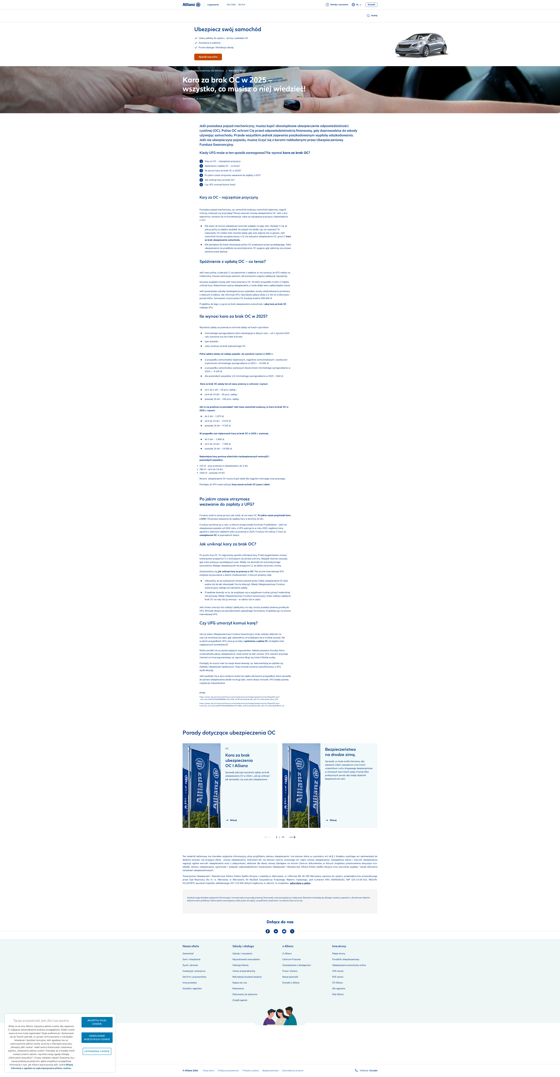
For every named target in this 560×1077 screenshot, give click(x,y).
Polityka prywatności (228, 1070)
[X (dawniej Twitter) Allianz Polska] (292, 931)
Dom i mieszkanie (191, 959)
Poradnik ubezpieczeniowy (345, 959)
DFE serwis (337, 976)
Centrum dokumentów (310, 863)
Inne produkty (190, 982)
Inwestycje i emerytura (194, 971)
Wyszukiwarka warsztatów (246, 959)
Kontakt (373, 1070)
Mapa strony (338, 953)
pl (357, 4)
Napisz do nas (239, 982)
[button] (371, 15)
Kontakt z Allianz (290, 982)
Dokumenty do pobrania (244, 994)
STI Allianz (337, 982)
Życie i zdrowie (190, 965)
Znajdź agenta (239, 1000)
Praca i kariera (289, 971)
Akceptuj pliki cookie (97, 1022)
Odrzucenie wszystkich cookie (97, 1037)
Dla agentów (338, 988)
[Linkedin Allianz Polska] (276, 931)
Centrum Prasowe (291, 959)
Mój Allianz (338, 994)
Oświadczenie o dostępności (296, 965)
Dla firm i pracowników (194, 976)
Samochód (188, 953)
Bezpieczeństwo (270, 1070)
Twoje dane (208, 1070)
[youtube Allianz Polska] (284, 931)
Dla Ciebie (231, 4)
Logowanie (213, 4)
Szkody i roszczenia (242, 953)
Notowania (238, 988)
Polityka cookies (251, 1070)
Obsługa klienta (240, 965)
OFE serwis (338, 971)
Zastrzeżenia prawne (292, 1070)
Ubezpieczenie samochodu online (349, 965)
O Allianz (287, 953)
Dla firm (241, 4)
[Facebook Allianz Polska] (267, 931)
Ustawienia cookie (97, 1051)
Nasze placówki (290, 976)
